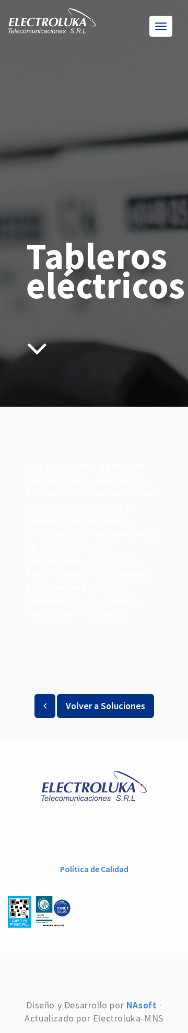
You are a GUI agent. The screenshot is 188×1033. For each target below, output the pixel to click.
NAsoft (141, 1005)
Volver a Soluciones (105, 706)
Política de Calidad (94, 869)
